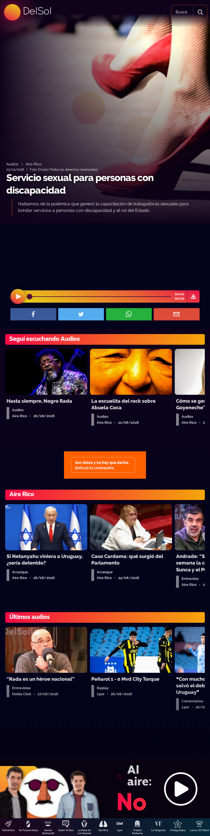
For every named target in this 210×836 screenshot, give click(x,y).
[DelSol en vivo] (105, 789)
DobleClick (8, 830)
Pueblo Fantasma (137, 832)
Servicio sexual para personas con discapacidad (79, 184)
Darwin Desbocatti (48, 832)
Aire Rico (103, 830)
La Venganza (158, 830)
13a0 (119, 830)
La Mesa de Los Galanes (84, 832)
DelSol (37, 10)
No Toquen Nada (28, 830)
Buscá (181, 12)
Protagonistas (177, 830)
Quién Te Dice (66, 830)
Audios (12, 164)
